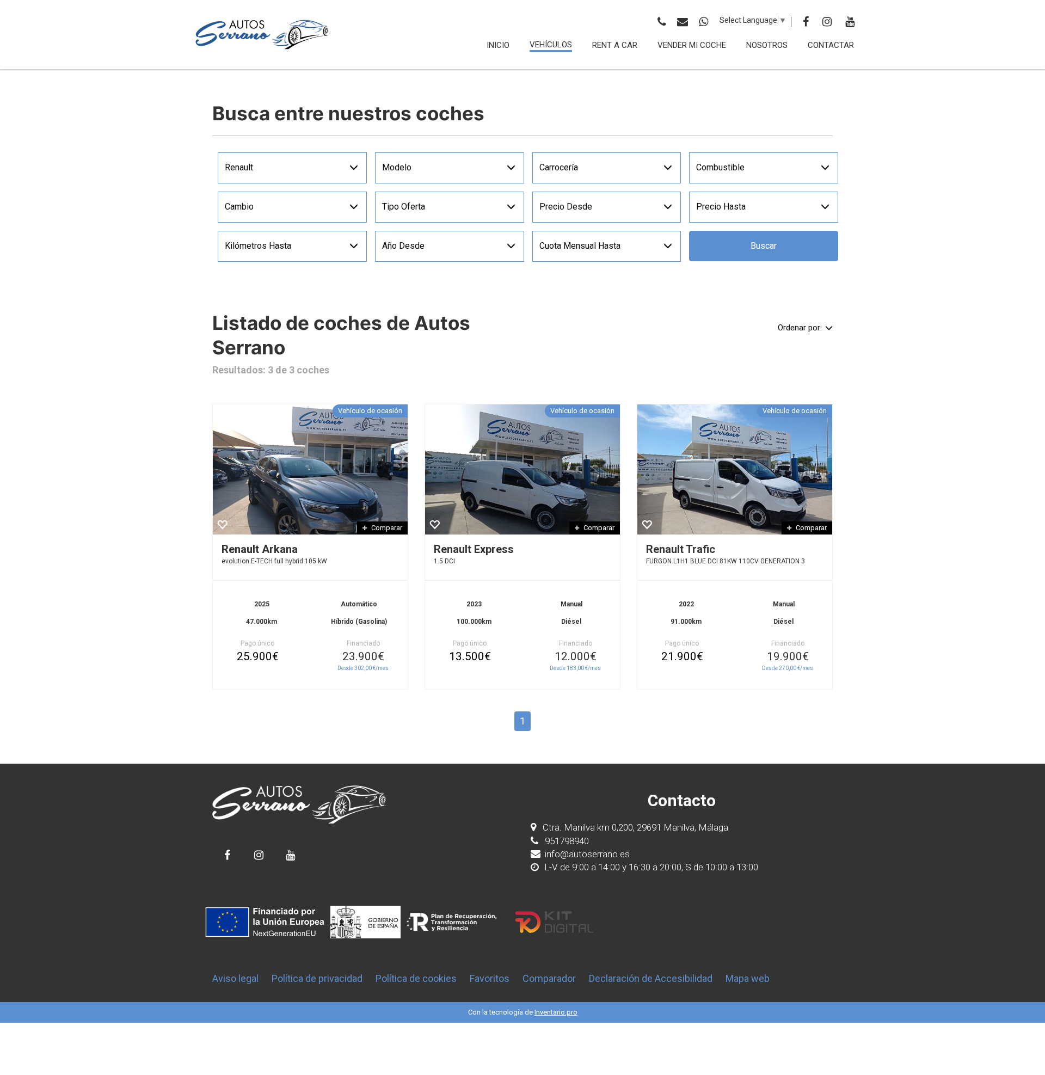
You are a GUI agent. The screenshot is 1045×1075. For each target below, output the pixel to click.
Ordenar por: (800, 328)
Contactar (831, 45)
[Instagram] (827, 21)
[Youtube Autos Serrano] (290, 854)
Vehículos (551, 45)
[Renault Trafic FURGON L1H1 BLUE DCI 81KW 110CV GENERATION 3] (734, 469)
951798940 (566, 841)
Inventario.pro (555, 1012)
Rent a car (614, 45)
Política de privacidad (317, 978)
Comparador (549, 978)
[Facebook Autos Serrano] (227, 854)
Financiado (363, 643)
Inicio (498, 45)
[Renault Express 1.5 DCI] (522, 469)
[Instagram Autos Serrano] (258, 854)
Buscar (764, 246)
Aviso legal (235, 978)
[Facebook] (806, 21)
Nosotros (767, 45)
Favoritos (489, 978)
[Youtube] (850, 21)
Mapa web (748, 978)
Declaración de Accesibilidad (650, 978)
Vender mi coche (691, 45)
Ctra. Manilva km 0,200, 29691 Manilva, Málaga (635, 827)
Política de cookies (416, 978)
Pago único (257, 643)
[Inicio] (262, 34)
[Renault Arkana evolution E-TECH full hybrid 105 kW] (310, 469)
